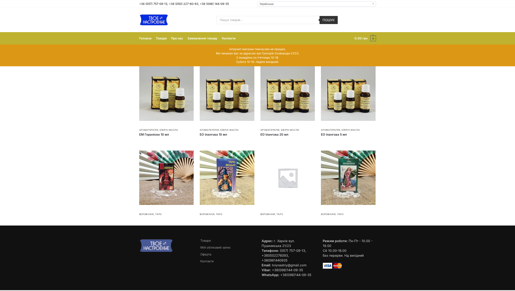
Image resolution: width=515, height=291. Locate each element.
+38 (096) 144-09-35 (214, 3)
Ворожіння (146, 214)
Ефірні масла (169, 130)
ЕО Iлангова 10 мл (213, 134)
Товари (205, 240)
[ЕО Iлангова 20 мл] (287, 93)
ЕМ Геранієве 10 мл (154, 134)
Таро (158, 214)
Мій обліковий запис (215, 247)
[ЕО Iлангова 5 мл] (348, 93)
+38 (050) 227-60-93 (183, 3)
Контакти (207, 261)
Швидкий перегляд (151, 125)
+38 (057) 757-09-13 (153, 3)
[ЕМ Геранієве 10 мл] (166, 93)
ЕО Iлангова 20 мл (274, 134)
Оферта (205, 254)
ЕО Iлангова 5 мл (334, 134)
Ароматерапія (148, 130)
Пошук (329, 20)
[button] (365, 38)
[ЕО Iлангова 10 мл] (227, 93)
